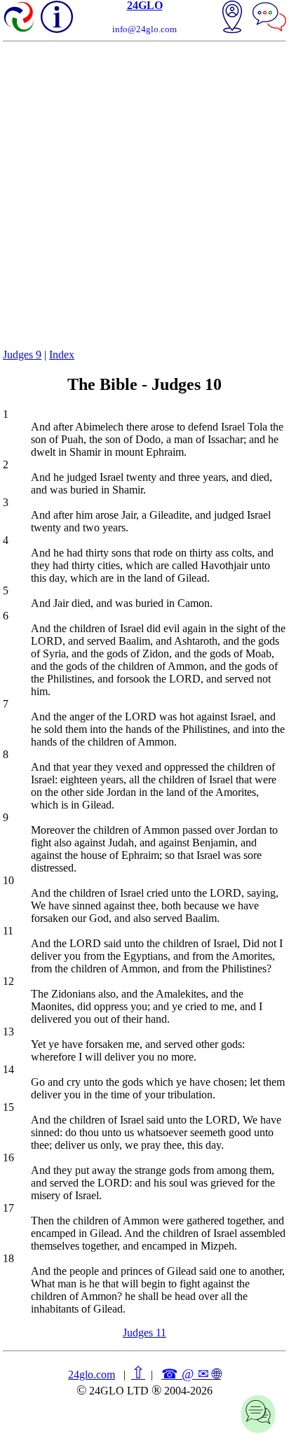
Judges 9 (22, 355)
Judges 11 (144, 1332)
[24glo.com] (19, 18)
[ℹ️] (57, 17)
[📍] (232, 18)
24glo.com (91, 1374)
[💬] (269, 18)
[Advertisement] (144, 193)
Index (61, 355)
